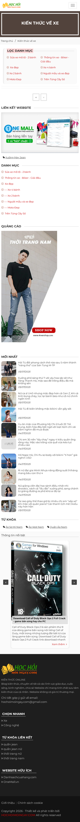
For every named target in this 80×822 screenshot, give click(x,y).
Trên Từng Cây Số (54, 79)
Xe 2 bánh (15, 73)
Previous (5, 582)
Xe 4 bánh (49, 67)
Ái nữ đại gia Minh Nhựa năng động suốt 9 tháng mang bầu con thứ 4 (48, 471)
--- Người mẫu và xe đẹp (19, 201)
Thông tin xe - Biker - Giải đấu (22, 177)
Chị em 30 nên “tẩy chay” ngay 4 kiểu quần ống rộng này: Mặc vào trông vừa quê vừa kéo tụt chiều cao (47, 442)
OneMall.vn (11, 782)
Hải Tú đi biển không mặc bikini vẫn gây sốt (44, 408)
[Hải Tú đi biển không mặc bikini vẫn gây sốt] (8, 416)
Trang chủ (7, 40)
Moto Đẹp (15, 79)
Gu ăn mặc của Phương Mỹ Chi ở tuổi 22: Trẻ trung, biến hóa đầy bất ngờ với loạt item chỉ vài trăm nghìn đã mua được (47, 427)
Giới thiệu (8, 803)
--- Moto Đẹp (12, 207)
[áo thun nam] (29, 286)
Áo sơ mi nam (14, 526)
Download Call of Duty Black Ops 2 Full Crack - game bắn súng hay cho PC (39, 620)
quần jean (10, 744)
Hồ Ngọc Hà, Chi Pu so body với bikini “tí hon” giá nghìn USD (47, 456)
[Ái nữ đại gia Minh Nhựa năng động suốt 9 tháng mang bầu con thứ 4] (8, 478)
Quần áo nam (58, 526)
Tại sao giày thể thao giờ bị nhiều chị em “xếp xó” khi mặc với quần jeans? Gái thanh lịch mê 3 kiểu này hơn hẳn (48, 504)
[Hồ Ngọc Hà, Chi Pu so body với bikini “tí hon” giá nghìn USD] (8, 462)
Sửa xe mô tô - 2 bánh (22, 57)
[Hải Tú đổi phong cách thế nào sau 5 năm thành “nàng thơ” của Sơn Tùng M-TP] (8, 370)
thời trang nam (14, 758)
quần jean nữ (13, 749)
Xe (5, 720)
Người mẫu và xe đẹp (56, 73)
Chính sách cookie (30, 803)
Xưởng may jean (15, 157)
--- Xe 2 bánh (12, 195)
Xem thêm (59, 644)
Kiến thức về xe (26, 40)
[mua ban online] (40, 132)
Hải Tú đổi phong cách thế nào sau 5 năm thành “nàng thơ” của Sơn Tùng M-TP (47, 364)
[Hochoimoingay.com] (11, 6)
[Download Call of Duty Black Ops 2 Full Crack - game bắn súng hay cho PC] (39, 582)
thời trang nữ (13, 753)
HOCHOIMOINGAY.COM (18, 815)
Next (74, 582)
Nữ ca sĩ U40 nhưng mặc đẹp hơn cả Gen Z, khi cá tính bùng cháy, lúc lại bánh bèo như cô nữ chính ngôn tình (48, 396)
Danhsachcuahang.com (20, 777)
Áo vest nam (36, 526)
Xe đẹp (14, 67)
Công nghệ (11, 725)
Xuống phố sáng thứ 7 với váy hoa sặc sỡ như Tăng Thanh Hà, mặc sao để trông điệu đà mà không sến (45, 380)
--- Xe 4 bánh (12, 189)
